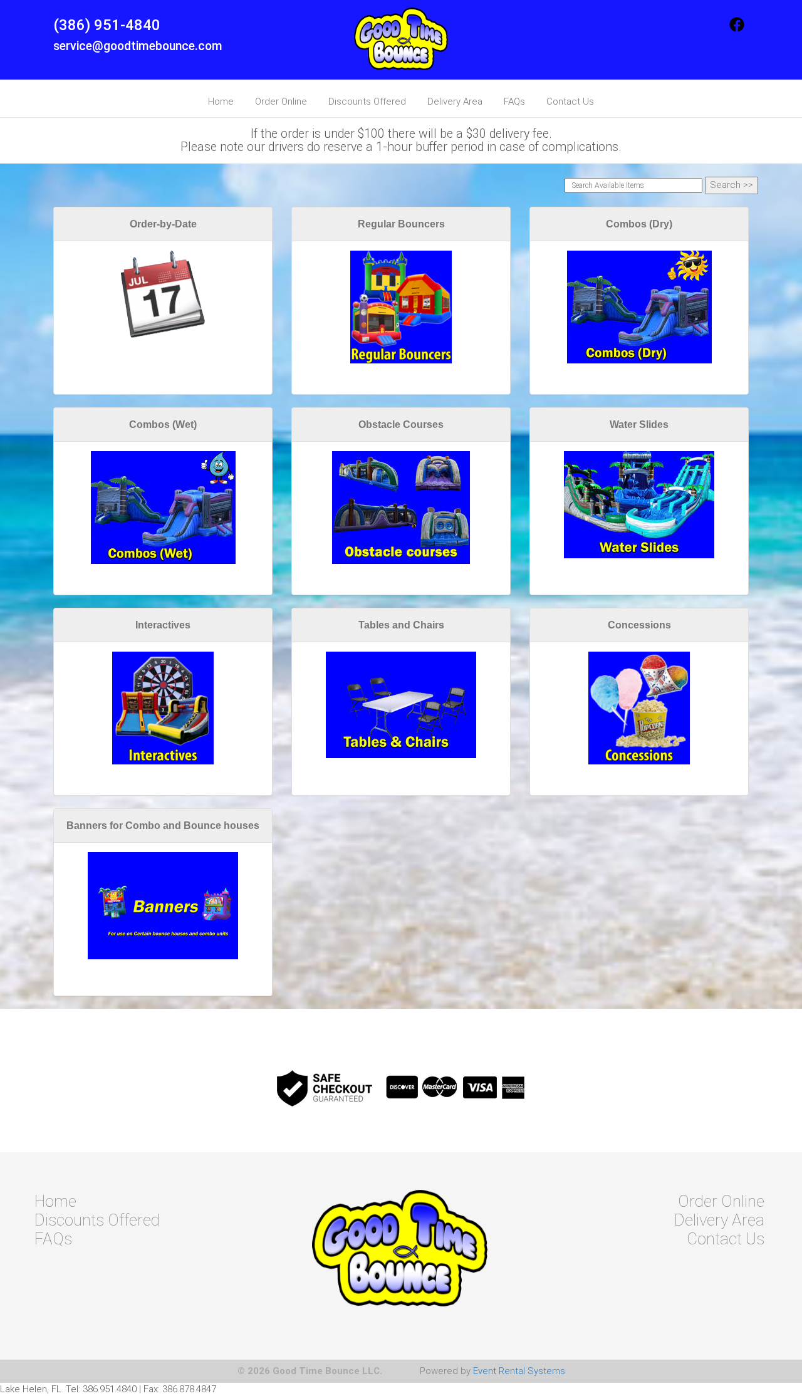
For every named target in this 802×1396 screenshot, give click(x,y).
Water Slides (639, 424)
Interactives (162, 625)
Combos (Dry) (639, 224)
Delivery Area (454, 101)
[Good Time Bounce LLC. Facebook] (736, 28)
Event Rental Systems (519, 1371)
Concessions (639, 625)
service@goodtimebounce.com (137, 46)
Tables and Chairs (401, 625)
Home (221, 101)
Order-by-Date (163, 224)
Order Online (281, 101)
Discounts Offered (367, 101)
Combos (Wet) (163, 424)
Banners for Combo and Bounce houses (162, 825)
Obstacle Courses (401, 424)
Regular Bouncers (401, 224)
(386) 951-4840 (106, 25)
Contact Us (570, 101)
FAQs (514, 101)
